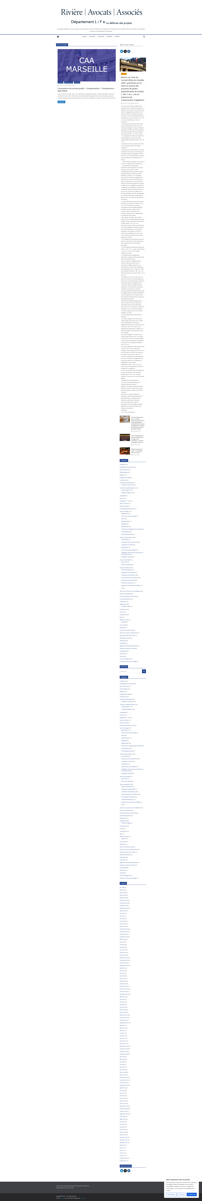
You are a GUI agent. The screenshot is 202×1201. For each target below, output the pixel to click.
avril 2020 (122, 1067)
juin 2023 (122, 970)
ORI (122, 588)
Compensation (125, 539)
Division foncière (124, 503)
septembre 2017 (124, 1142)
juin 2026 (122, 887)
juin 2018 (122, 1121)
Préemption (123, 640)
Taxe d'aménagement (125, 659)
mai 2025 (122, 916)
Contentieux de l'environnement (129, 542)
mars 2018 (122, 1129)
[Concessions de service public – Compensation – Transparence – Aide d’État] (87, 65)
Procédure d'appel (126, 606)
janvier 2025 (123, 926)
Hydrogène (124, 524)
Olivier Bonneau (71, 85)
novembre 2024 (124, 931)
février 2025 (123, 924)
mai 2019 (122, 1093)
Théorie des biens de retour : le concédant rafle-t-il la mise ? (136, 450)
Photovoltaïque (125, 531)
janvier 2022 (123, 1012)
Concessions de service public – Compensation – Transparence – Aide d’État (86, 89)
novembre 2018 (124, 1108)
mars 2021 (122, 1038)
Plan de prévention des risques (127, 635)
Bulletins (92, 36)
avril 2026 (122, 890)
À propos (109, 36)
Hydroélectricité (125, 521)
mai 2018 (122, 1124)
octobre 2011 (123, 1161)
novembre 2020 (124, 1049)
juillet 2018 (122, 1119)
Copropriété (123, 495)
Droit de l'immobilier (125, 560)
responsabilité (123, 651)
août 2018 (122, 1116)
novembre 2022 (124, 989)
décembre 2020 (124, 1046)
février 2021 (123, 1041)
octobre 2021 (123, 1020)
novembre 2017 (124, 1140)
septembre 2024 (124, 937)
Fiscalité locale (123, 609)
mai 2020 (122, 1064)
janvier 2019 (123, 1103)
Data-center (124, 562)
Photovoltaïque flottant (127, 534)
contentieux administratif (126, 482)
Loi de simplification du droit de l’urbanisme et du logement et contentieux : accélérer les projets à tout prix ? (137, 439)
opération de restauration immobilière (131, 585)
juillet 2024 (122, 939)
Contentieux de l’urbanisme (128, 575)
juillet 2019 (122, 1088)
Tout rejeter (181, 1194)
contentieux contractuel (127, 485)
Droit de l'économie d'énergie (128, 516)
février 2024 (123, 952)
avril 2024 (122, 947)
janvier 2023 (123, 983)
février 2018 (123, 1132)
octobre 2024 (123, 934)
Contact (117, 36)
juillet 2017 (122, 1145)
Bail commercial (124, 469)
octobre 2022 (123, 991)
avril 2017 (122, 1153)
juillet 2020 (122, 1059)
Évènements (123, 601)
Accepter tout (191, 1194)
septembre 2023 (124, 965)
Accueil (84, 36)
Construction (123, 480)
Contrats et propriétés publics (127, 488)
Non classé (77, 82)
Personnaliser (171, 1194)
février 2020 (123, 1072)
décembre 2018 (124, 1106)
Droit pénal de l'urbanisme (128, 580)
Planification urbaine (125, 638)
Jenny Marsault (135, 103)
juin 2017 (122, 1148)
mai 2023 (122, 973)
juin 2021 (122, 1030)
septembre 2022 (124, 994)
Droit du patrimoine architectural (128, 596)
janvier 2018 (123, 1134)
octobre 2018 (123, 1111)
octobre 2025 (123, 905)
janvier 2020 (123, 1075)
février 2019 (123, 1101)
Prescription (123, 643)
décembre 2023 (124, 957)
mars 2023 (122, 978)
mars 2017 (122, 1155)
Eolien (122, 518)
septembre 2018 (124, 1114)
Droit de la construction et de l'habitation (130, 591)
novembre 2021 (124, 1017)
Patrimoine (122, 627)
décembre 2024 (124, 929)
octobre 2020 (123, 1051)
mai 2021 (122, 1033)
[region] (181, 1187)
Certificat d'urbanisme (126, 570)
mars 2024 (122, 950)
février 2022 (123, 1009)
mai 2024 (122, 944)
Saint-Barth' (123, 653)
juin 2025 (122, 913)
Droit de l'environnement (126, 537)
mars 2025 (122, 921)
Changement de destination (128, 572)
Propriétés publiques (126, 492)
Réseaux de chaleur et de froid (127, 648)
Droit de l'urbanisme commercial (129, 577)
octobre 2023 (123, 963)
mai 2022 (122, 1002)
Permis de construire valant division (129, 633)
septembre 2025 (124, 908)
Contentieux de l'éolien (127, 544)
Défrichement (124, 547)
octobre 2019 (123, 1082)
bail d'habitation (124, 472)
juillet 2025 (122, 911)
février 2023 (123, 981)
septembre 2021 (124, 1023)
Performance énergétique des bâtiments (131, 529)
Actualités (101, 36)
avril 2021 (122, 1036)
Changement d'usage (125, 477)
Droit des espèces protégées (128, 550)
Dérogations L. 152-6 (125, 501)
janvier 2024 (123, 955)
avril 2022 (122, 1004)
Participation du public (126, 557)
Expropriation (123, 604)
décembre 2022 (124, 986)
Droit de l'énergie (124, 511)
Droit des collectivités (125, 594)
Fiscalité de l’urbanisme (127, 583)
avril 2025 (122, 918)
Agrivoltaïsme (124, 513)
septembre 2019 (124, 1085)
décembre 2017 (124, 1137)
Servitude (122, 656)
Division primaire (124, 506)
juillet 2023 (122, 968)
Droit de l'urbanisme (125, 567)
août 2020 (122, 1056)
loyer (121, 617)
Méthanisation (125, 526)
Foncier (121, 612)
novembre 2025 (124, 903)
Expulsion (123, 622)
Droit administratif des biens (127, 509)
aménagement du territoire (127, 467)
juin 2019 (122, 1090)
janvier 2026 (123, 898)
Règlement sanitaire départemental (129, 646)
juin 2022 (122, 999)
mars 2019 (122, 1098)
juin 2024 (122, 942)
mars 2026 (122, 892)
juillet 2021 (122, 1028)
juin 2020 (122, 1062)
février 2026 (123, 895)
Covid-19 (122, 498)
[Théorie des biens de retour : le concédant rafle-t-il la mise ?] (125, 452)
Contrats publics (68, 82)
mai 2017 (122, 1150)
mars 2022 (122, 1007)
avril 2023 (122, 976)
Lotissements (123, 614)
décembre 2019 (124, 1077)
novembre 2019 (124, 1080)
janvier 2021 (123, 1043)
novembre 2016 (124, 1158)
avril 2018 (122, 1127)
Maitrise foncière (124, 620)
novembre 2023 (124, 960)
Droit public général (125, 599)
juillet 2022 (122, 996)
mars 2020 (122, 1069)
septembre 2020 (124, 1054)
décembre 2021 (124, 1015)
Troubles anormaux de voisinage (128, 661)
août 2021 (122, 1025)
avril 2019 (122, 1095)
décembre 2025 (124, 900)
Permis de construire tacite (126, 630)
